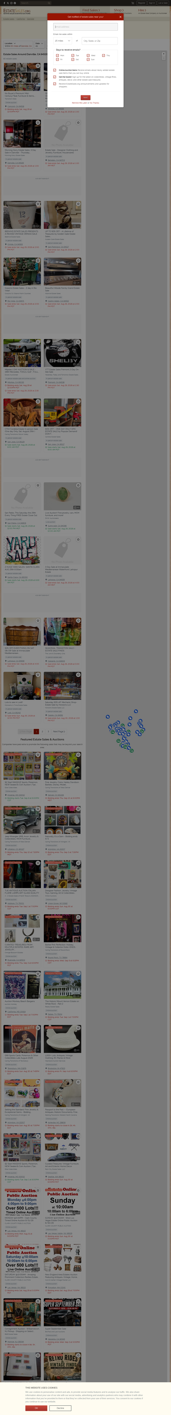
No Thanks (94, 103)
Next (85, 97)
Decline (60, 1408)
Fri (61, 59)
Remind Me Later (79, 103)
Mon (62, 55)
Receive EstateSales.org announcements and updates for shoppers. (84, 85)
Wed (93, 55)
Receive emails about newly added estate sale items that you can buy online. (86, 71)
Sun (92, 59)
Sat (77, 59)
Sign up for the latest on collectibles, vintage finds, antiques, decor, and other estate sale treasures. (87, 78)
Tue (77, 55)
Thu (108, 55)
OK (36, 1408)
